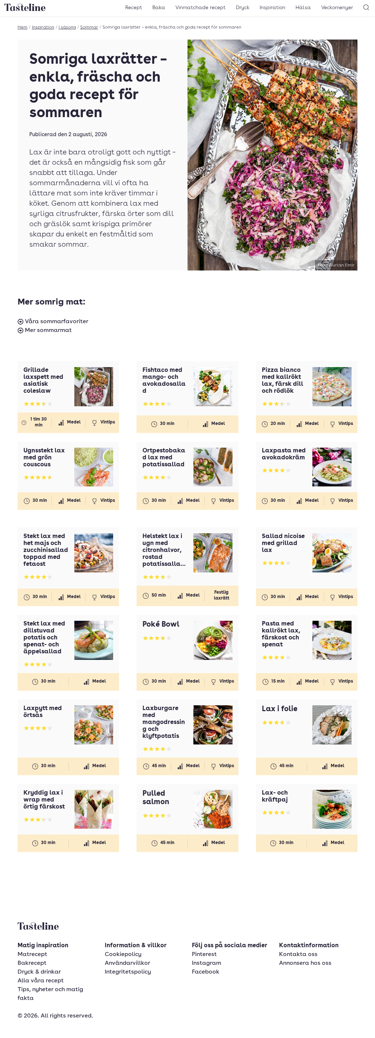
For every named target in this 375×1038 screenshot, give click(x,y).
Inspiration (272, 7)
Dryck (242, 7)
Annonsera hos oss (305, 963)
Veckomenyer (337, 7)
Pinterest (204, 954)
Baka (158, 7)
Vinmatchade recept (200, 7)
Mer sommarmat (47, 330)
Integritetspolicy (128, 972)
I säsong (67, 27)
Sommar (89, 27)
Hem (22, 27)
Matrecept (32, 954)
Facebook (205, 972)
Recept (133, 7)
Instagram (206, 963)
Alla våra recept (41, 981)
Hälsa (303, 7)
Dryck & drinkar (39, 972)
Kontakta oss (298, 954)
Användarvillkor (127, 963)
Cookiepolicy (123, 954)
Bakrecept (32, 963)
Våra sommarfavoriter (55, 322)
